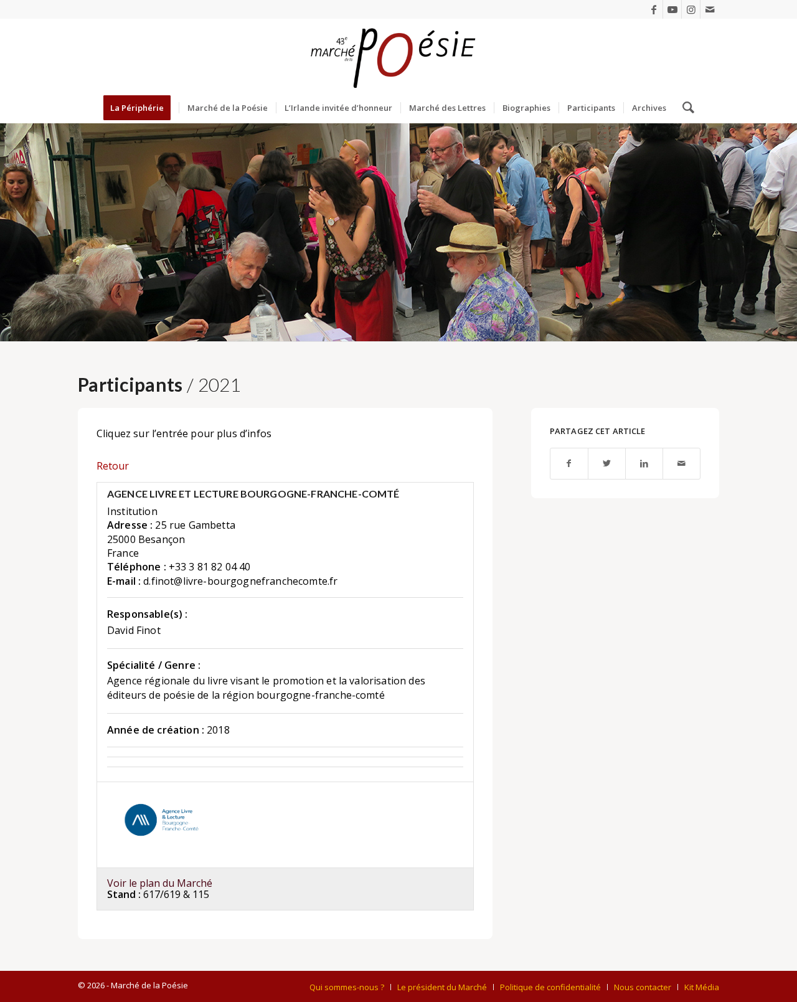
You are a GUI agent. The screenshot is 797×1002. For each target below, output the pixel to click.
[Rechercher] (684, 107)
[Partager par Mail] (681, 463)
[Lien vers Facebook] (653, 9)
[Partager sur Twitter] (606, 463)
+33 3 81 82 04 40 (210, 567)
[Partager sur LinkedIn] (644, 463)
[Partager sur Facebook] (569, 463)
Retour (113, 466)
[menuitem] (141, 107)
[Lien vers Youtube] (672, 9)
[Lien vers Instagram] (691, 9)
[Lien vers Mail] (709, 9)
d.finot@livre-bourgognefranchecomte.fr (240, 581)
